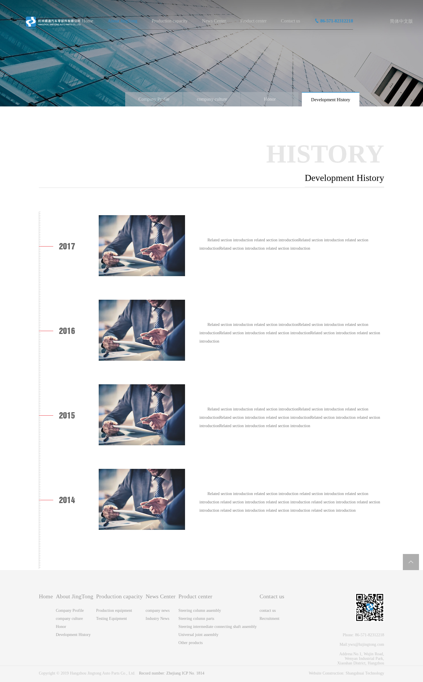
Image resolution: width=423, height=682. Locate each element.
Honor (270, 99)
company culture (212, 99)
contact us (268, 610)
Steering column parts (196, 618)
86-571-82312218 (336, 20)
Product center (253, 20)
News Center (214, 20)
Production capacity (170, 20)
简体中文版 (401, 21)
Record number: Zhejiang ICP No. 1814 (171, 673)
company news (157, 610)
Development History (330, 99)
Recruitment (269, 618)
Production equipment (114, 610)
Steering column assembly (199, 610)
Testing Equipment (111, 618)
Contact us (290, 20)
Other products (190, 643)
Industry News (157, 618)
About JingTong (122, 20)
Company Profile (153, 99)
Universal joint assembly (198, 635)
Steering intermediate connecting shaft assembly (217, 626)
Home (87, 20)
